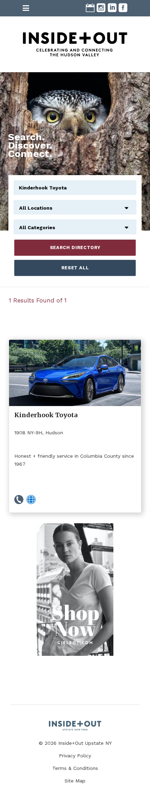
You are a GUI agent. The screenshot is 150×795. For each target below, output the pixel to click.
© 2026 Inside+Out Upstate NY (75, 743)
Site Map (75, 780)
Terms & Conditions (75, 768)
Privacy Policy (75, 755)
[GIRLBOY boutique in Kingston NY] (75, 589)
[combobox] (75, 223)
